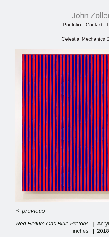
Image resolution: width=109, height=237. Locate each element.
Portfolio (72, 24)
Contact (94, 24)
